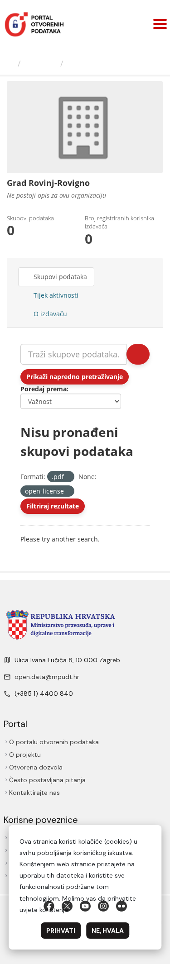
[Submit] (138, 354)
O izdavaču (49, 313)
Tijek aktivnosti (55, 295)
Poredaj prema (43, 389)
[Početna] (10, 63)
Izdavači (40, 63)
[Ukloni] (68, 477)
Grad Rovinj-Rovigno (109, 63)
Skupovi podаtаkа (59, 276)
